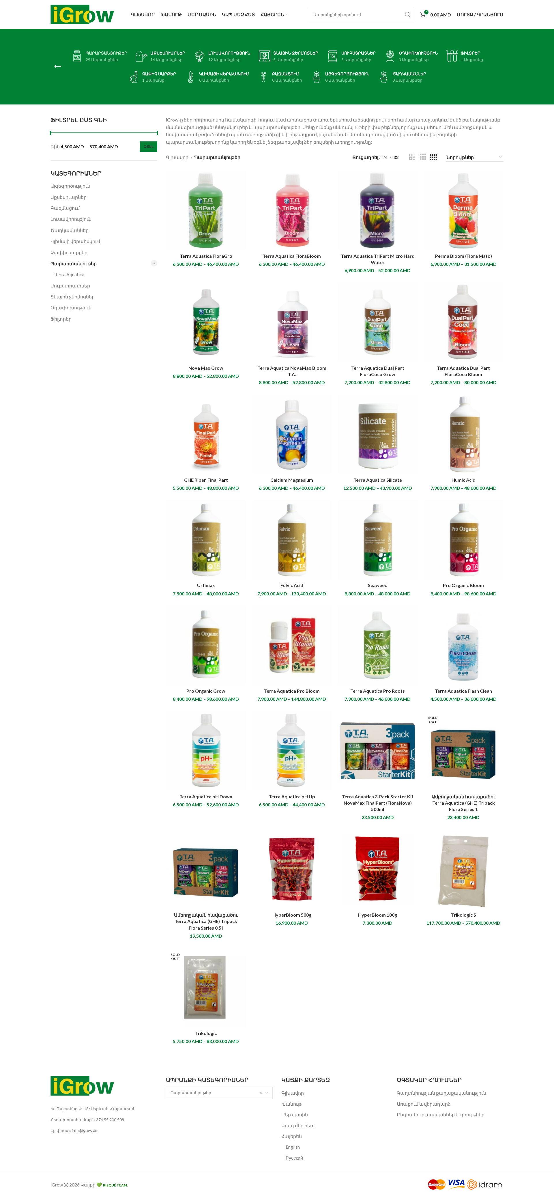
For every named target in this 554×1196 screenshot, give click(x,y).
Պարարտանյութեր (73, 263)
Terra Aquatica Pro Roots (377, 691)
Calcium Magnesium (291, 480)
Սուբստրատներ (70, 285)
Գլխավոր (177, 157)
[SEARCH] (407, 14)
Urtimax (206, 585)
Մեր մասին (294, 1114)
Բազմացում (65, 208)
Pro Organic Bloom (463, 585)
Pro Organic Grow (205, 691)
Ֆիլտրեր (61, 319)
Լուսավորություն (70, 219)
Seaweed (378, 585)
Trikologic (206, 1033)
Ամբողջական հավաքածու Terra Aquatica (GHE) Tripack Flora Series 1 (463, 803)
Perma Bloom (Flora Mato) (463, 256)
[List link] (103, 1109)
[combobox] (219, 1093)
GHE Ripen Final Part (206, 480)
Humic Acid (464, 480)
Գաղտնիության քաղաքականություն (441, 1093)
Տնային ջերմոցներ (72, 296)
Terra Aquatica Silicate (377, 480)
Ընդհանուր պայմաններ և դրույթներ (440, 1114)
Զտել (148, 146)
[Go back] (57, 66)
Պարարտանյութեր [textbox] (191, 1092)
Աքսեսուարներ (68, 197)
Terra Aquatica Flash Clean (463, 691)
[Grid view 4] (433, 157)
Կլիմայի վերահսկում (75, 241)
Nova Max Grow (205, 368)
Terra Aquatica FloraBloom (292, 256)
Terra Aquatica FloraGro (206, 256)
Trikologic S (463, 914)
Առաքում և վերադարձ (424, 1104)
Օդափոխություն (70, 307)
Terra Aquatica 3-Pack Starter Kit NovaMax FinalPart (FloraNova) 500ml (377, 803)
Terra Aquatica (69, 274)
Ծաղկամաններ (69, 230)
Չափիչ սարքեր (68, 252)
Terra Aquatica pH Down (205, 796)
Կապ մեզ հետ (298, 1125)
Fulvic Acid (291, 585)
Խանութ (291, 1104)
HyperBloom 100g (377, 914)
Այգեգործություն (70, 185)
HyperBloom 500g (291, 914)
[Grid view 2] (412, 157)
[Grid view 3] (423, 157)
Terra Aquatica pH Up (292, 796)
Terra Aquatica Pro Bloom (292, 691)
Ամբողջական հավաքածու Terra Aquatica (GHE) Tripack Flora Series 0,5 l (206, 921)
